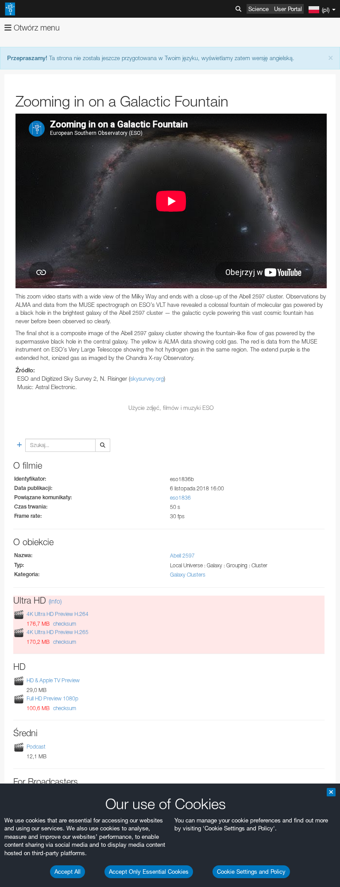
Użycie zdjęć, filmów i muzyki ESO (171, 407)
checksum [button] (64, 623)
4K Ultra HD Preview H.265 (58, 632)
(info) (55, 601)
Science (258, 8)
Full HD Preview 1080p (52, 698)
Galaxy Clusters (187, 574)
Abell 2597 (182, 555)
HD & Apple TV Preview (53, 680)
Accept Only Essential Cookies (149, 871)
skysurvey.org (147, 378)
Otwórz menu (36, 27)
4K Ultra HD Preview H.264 (58, 614)
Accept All (67, 871)
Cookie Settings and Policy (251, 871)
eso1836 (180, 497)
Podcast (36, 747)
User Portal (288, 8)
